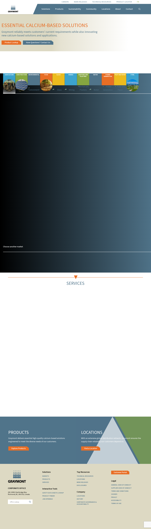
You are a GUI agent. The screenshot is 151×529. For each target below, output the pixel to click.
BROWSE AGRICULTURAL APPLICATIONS (20, 158)
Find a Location (90, 448)
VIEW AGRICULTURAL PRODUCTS (17, 164)
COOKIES (114, 494)
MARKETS (45, 476)
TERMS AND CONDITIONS (120, 491)
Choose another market (13, 246)
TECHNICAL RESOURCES (85, 476)
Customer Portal (120, 472)
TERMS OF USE (116, 503)
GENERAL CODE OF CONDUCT (121, 485)
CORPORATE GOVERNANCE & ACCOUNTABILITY (87, 503)
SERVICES (45, 482)
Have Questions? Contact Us (38, 42)
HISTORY (80, 499)
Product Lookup (11, 42)
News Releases (80, 2)
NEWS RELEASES (82, 482)
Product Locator (124, 2)
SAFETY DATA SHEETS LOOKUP (53, 493)
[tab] (20, 185)
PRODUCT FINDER (48, 496)
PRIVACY (114, 497)
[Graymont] (13, 9)
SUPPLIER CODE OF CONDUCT (121, 488)
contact (54, 239)
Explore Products (18, 448)
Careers (65, 2)
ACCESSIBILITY (116, 500)
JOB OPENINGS (47, 499)
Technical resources (101, 2)
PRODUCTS (46, 479)
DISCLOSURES (82, 485)
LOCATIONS (81, 479)
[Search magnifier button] (30, 501)
